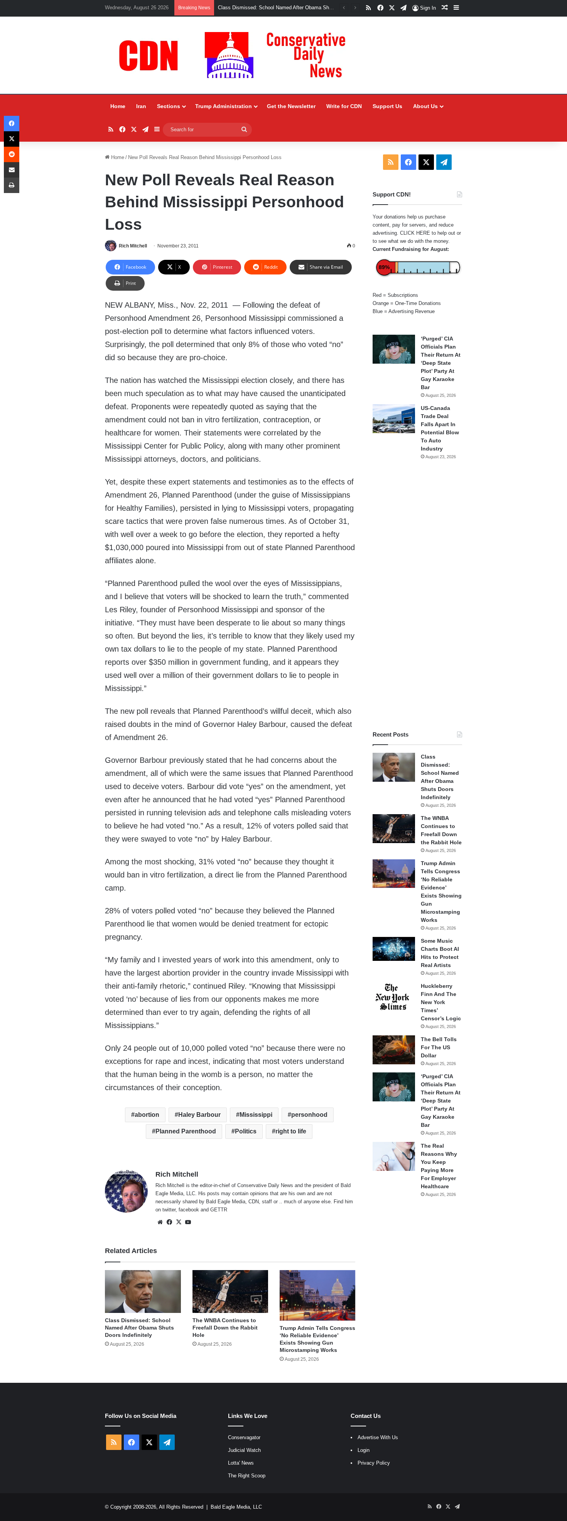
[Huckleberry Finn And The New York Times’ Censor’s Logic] (394, 996)
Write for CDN (344, 106)
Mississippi (256, 1114)
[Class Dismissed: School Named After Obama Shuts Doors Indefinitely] (143, 1291)
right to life (290, 1131)
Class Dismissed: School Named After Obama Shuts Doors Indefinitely (139, 1327)
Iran (141, 106)
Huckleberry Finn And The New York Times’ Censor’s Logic (441, 1002)
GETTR (218, 1210)
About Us (425, 106)
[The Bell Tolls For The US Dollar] (394, 1049)
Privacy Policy (374, 1463)
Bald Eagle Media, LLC (236, 1507)
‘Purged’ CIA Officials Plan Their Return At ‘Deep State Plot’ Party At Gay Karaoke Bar (441, 362)
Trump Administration (223, 106)
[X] (178, 1222)
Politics (245, 1131)
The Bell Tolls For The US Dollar (439, 1047)
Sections (168, 106)
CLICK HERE (415, 233)
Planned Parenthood (185, 1131)
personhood (309, 1114)
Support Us (387, 106)
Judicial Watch (244, 1450)
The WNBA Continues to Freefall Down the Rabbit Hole (225, 1327)
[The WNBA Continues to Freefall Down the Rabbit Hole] (230, 1291)
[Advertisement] (417, 595)
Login (364, 1450)
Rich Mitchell (133, 246)
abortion (147, 1114)
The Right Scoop (246, 1476)
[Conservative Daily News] (236, 55)
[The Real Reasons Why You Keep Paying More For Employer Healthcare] (394, 1156)
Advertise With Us (378, 1437)
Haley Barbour (199, 1114)
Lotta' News (241, 1463)
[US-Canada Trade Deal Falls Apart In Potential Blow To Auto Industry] (394, 418)
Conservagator (244, 1437)
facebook (189, 1210)
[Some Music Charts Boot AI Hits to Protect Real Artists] (394, 949)
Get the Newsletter (291, 106)
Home (117, 106)
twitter (169, 1210)
